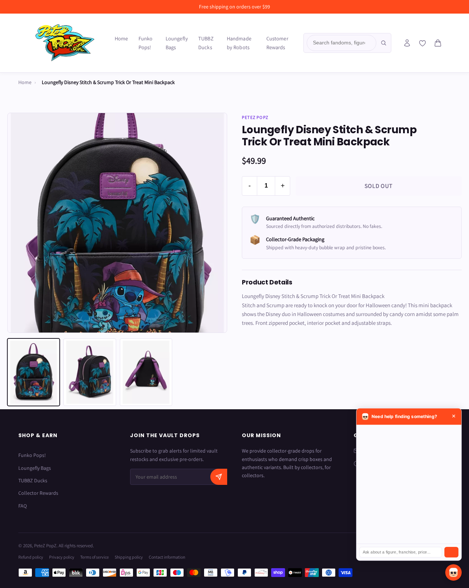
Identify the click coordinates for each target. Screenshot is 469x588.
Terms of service (94, 557)
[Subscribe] (218, 477)
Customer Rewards (277, 43)
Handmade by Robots (239, 43)
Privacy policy (61, 557)
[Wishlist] (422, 43)
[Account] (407, 43)
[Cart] (438, 43)
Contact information (167, 557)
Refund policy (30, 557)
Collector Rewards (38, 493)
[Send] (451, 552)
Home (121, 38)
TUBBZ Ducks (206, 43)
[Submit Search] (383, 43)
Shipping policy (129, 557)
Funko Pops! (146, 43)
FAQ (22, 505)
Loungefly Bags (177, 43)
